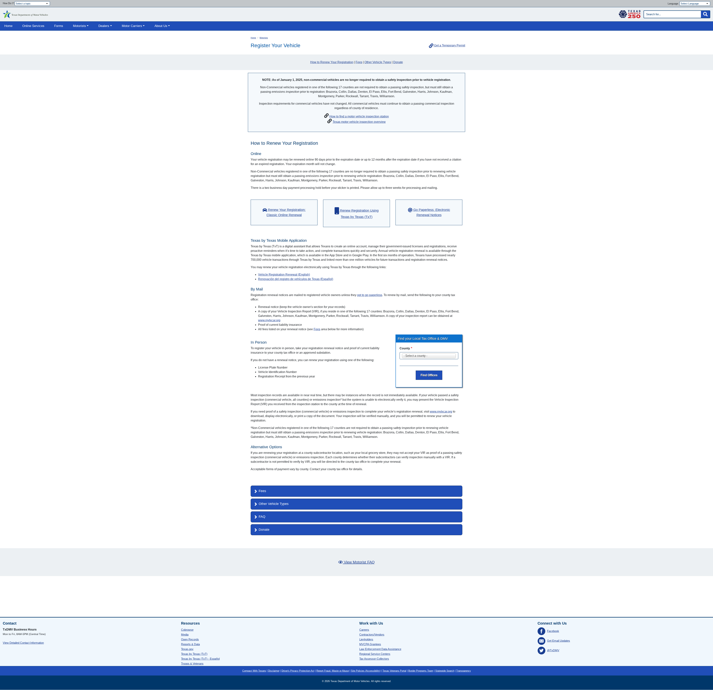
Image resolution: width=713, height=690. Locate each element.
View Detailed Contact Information (23, 642)
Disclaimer (273, 670)
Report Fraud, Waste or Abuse (332, 670)
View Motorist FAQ (359, 562)
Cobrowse (187, 629)
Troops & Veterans (192, 663)
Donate (398, 62)
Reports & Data (190, 644)
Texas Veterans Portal (394, 670)
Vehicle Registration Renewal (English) (284, 274)
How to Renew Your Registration (331, 62)
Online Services (33, 26)
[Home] (25, 13)
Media (184, 634)
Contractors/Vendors (371, 634)
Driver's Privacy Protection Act (297, 670)
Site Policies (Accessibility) (365, 670)
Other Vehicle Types (377, 62)
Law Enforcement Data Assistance (380, 649)
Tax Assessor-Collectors (374, 658)
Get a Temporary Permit (449, 45)
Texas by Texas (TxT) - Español (200, 658)
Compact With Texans (254, 670)
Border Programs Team (420, 670)
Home (8, 26)
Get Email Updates (558, 640)
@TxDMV (553, 650)
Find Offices (429, 375)
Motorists (264, 38)
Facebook (553, 631)
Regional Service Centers (374, 653)
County (405, 348)
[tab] (356, 491)
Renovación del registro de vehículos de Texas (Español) (295, 279)
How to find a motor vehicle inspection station (359, 116)
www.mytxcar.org (269, 320)
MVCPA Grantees (370, 644)
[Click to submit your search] (705, 14)
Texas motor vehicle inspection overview (359, 121)
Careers (364, 629)
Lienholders (366, 639)
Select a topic (23, 3)
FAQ (262, 516)
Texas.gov (187, 649)
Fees (359, 62)
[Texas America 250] (630, 13)
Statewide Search (444, 670)
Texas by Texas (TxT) (194, 653)
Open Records (190, 639)
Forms (58, 26)
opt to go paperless (369, 295)
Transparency (463, 670)
